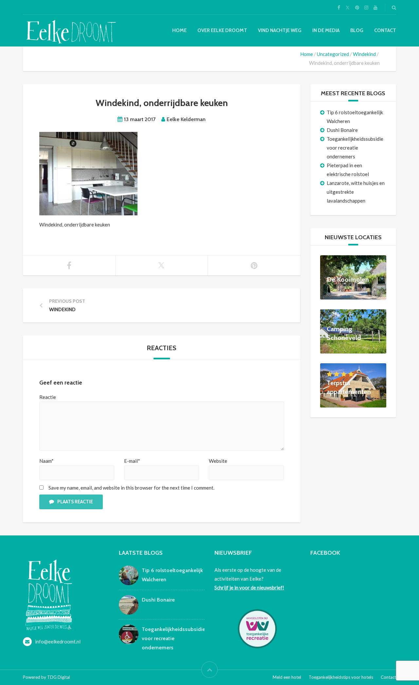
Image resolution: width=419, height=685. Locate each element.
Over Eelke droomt (222, 30)
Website (218, 461)
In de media (325, 30)
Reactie (47, 397)
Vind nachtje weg (279, 30)
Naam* (46, 461)
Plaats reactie (75, 502)
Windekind (364, 54)
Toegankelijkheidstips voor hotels (341, 677)
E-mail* (132, 461)
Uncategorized (333, 54)
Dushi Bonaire (342, 130)
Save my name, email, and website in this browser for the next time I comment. (131, 488)
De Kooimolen (348, 279)
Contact (385, 30)
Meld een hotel (287, 677)
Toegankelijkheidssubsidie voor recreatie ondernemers (355, 147)
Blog (356, 30)
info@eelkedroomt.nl (58, 641)
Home (179, 30)
